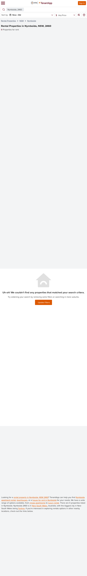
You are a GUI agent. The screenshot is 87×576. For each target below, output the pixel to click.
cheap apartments (37, 502)
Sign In (82, 3)
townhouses (22, 500)
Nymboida (31, 20)
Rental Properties (8, 20)
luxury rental (53, 502)
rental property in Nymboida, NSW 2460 (30, 497)
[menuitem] (30, 15)
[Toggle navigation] (3, 3)
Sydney (21, 508)
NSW (21, 20)
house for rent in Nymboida (44, 500)
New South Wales (39, 505)
